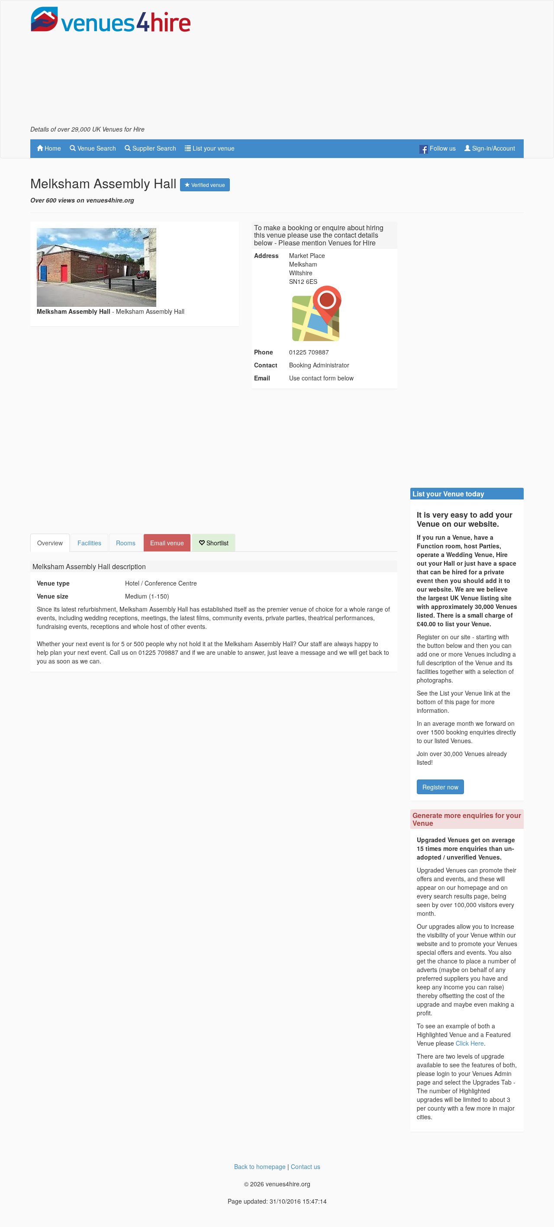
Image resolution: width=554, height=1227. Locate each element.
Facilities (89, 542)
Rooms (125, 542)
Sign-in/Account (492, 148)
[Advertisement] (366, 65)
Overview (50, 542)
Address (266, 255)
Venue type (53, 583)
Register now (440, 787)
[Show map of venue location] (342, 313)
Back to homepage (260, 1166)
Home (52, 148)
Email (262, 378)
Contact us (305, 1166)
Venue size (52, 596)
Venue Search (96, 148)
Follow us (442, 148)
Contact (265, 365)
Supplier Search (153, 148)
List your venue (213, 148)
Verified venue (207, 184)
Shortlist (217, 542)
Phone (263, 352)
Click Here (470, 1043)
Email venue (167, 542)
